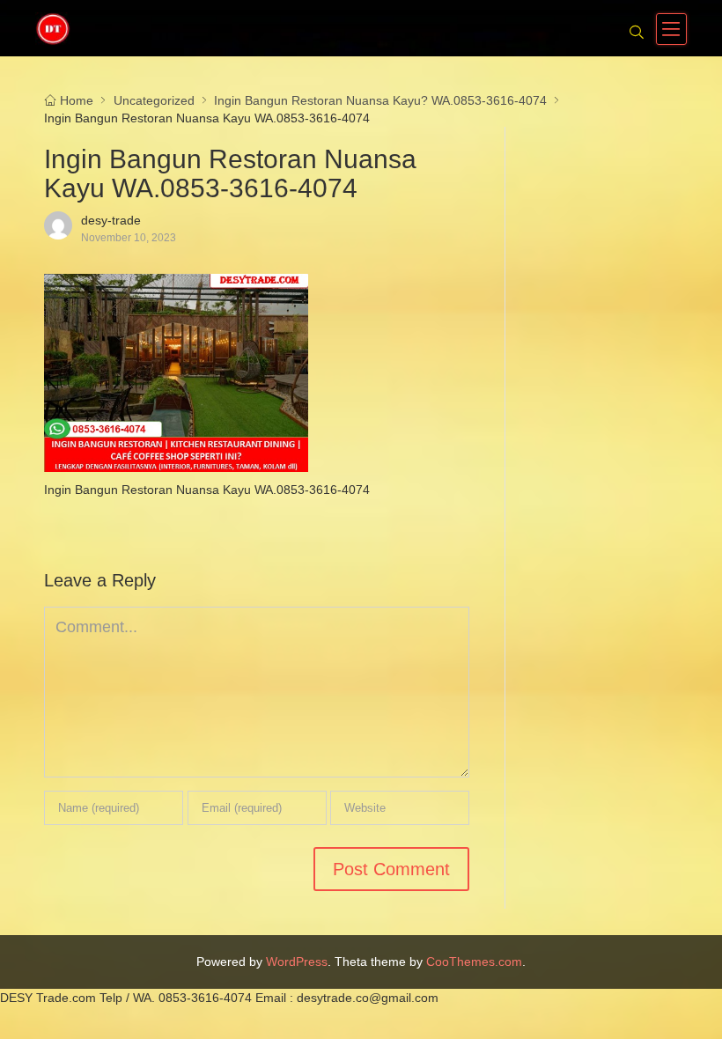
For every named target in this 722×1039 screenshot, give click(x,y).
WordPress (297, 961)
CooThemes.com (474, 961)
